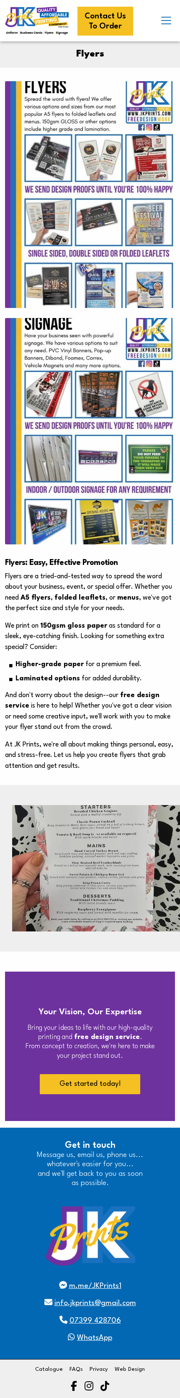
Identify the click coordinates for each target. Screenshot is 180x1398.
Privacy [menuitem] (99, 1369)
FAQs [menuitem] (76, 1369)
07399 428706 (95, 1320)
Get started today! (90, 1084)
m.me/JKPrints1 (95, 1286)
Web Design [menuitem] (130, 1369)
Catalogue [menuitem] (49, 1369)
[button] (166, 20)
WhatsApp (94, 1338)
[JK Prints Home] (37, 20)
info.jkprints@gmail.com (95, 1303)
